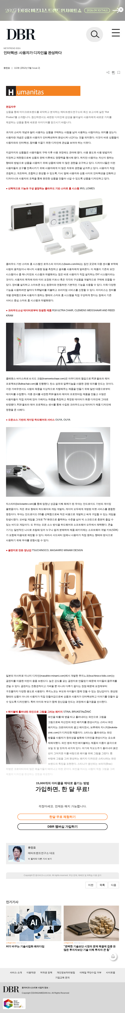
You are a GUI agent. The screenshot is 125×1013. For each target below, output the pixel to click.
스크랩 (118, 72)
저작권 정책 (46, 972)
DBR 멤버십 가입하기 (63, 826)
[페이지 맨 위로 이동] (114, 957)
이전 (90, 885)
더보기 (108, 72)
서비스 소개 (16, 972)
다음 (113, 885)
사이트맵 (110, 972)
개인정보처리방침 (66, 972)
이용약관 (31, 972)
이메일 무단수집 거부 (90, 972)
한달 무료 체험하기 (62, 817)
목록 (102, 885)
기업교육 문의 (62, 977)
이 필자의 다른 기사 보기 (40, 859)
